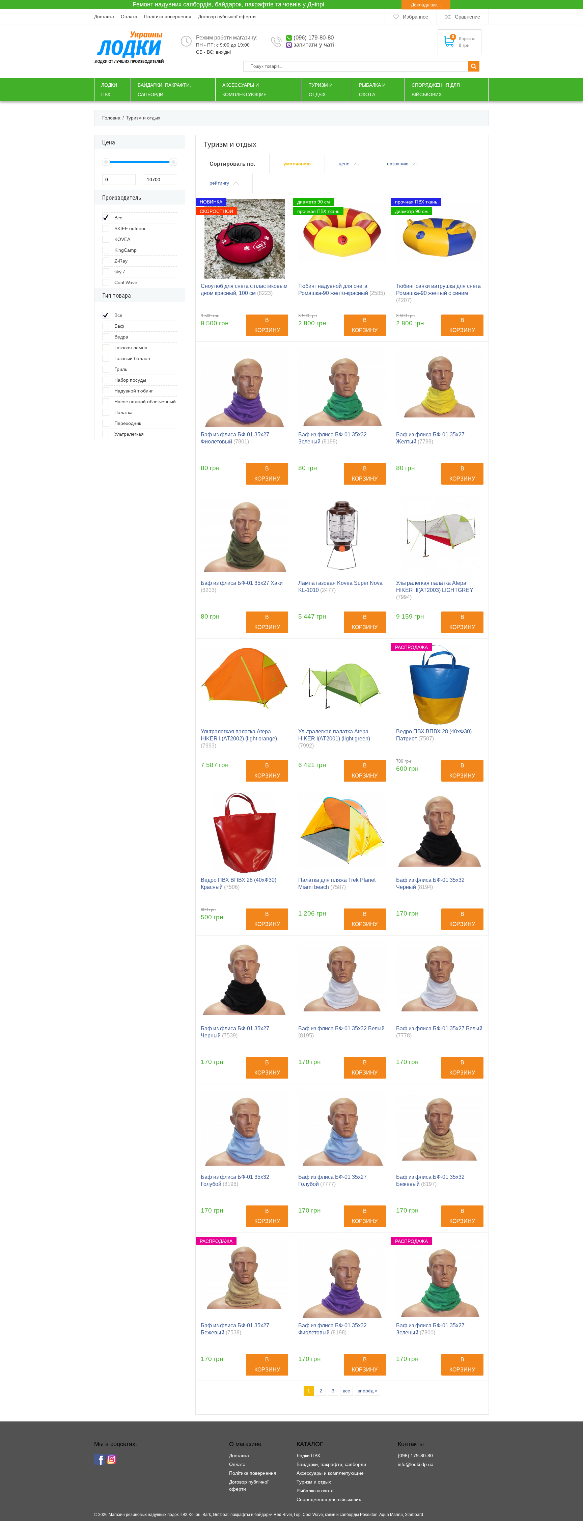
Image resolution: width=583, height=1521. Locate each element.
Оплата (129, 16)
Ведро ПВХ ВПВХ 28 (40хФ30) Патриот (434, 735)
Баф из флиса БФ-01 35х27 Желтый (430, 438)
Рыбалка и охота (315, 1490)
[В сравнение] (280, 205)
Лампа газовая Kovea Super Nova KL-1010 (340, 586)
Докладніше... (426, 4)
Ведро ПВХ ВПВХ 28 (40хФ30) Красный (238, 883)
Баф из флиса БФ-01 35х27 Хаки (242, 586)
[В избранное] (280, 216)
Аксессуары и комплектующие (330, 1473)
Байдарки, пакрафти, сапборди (331, 1464)
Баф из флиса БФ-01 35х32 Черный (430, 883)
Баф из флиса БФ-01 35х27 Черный (235, 1032)
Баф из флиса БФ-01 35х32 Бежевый (430, 1180)
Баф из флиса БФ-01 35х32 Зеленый (332, 438)
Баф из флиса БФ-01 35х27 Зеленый (430, 1329)
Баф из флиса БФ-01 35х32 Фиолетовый (332, 1329)
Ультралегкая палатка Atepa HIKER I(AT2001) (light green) (334, 739)
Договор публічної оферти (227, 16)
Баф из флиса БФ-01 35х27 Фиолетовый (235, 438)
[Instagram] (111, 1459)
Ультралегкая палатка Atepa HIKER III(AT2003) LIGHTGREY (434, 590)
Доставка (104, 16)
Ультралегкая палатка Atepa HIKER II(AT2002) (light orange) (239, 739)
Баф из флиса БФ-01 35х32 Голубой (235, 1180)
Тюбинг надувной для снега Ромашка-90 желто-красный (341, 289)
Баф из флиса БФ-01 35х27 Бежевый (235, 1329)
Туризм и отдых (314, 1482)
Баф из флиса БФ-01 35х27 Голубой (332, 1180)
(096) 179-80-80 (314, 37)
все (346, 1390)
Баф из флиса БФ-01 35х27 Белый (439, 1032)
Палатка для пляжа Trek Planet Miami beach (337, 883)
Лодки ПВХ (308, 1455)
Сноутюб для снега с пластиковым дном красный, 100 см (244, 289)
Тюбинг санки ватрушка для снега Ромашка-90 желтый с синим (438, 293)
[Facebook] (99, 1459)
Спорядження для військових (329, 1499)
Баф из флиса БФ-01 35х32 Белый (341, 1032)
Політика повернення (167, 16)
